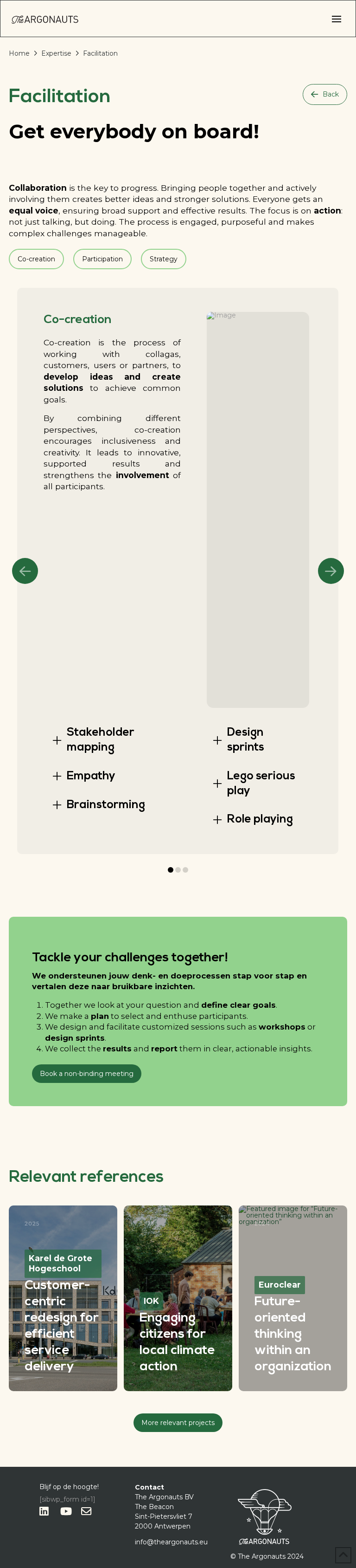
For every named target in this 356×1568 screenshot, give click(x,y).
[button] (336, 19)
